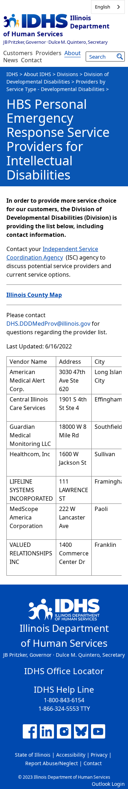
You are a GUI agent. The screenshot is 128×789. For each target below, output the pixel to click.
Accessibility (70, 754)
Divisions (67, 74)
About (72, 53)
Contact (31, 60)
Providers (49, 53)
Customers (18, 53)
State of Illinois (32, 754)
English (102, 7)
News (10, 60)
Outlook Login (108, 783)
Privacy (99, 754)
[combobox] (108, 7)
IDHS (12, 74)
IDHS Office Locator (64, 671)
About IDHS (37, 74)
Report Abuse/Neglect (51, 763)
